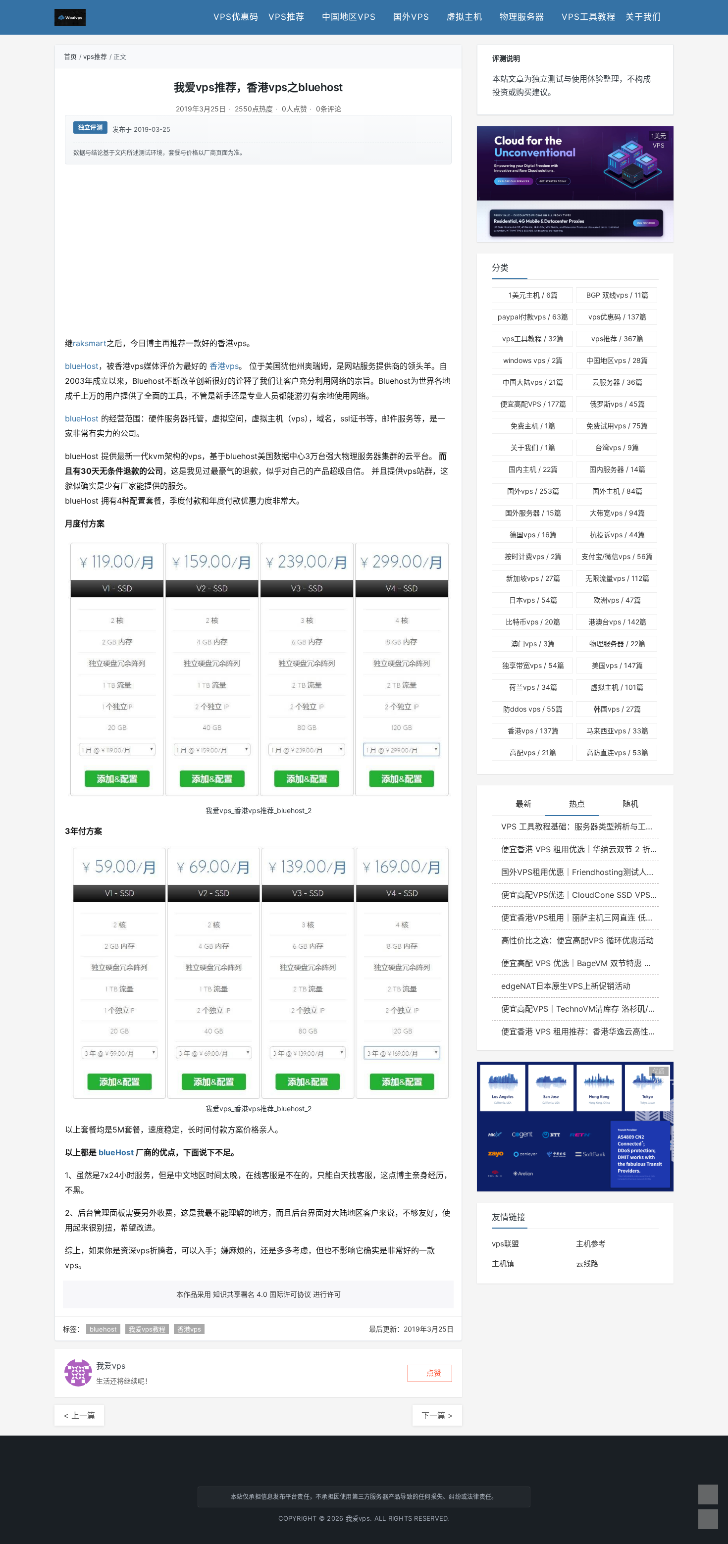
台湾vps (617, 447)
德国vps (533, 534)
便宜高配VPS (533, 404)
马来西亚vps (617, 730)
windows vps (533, 360)
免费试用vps (617, 425)
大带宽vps (617, 513)
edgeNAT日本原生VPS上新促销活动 (565, 986)
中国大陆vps (533, 382)
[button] (430, 1373)
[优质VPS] (575, 1126)
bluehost (103, 1329)
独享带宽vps (533, 665)
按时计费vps (533, 556)
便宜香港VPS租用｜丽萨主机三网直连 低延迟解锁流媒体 (580, 918)
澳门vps (533, 643)
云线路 (587, 1263)
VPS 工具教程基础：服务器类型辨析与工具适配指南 (580, 826)
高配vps (533, 752)
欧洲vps (617, 600)
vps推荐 (286, 17)
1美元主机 (533, 295)
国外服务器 (533, 513)
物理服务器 (522, 17)
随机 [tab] (630, 804)
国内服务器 (617, 469)
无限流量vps (617, 578)
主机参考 (591, 1243)
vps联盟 (505, 1243)
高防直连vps (617, 752)
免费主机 (533, 425)
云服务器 (617, 382)
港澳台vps (617, 622)
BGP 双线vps (617, 295)
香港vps (223, 366)
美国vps (617, 665)
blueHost (82, 366)
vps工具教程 (589, 17)
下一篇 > (437, 1415)
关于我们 (643, 17)
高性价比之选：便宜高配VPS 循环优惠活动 (577, 940)
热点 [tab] (577, 804)
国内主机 (533, 469)
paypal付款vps (533, 316)
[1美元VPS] (575, 184)
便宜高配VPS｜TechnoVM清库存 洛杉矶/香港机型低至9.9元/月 (580, 1009)
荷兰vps (533, 687)
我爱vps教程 (147, 1329)
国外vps (411, 17)
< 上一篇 (79, 1415)
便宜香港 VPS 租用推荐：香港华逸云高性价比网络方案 (580, 1031)
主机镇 (503, 1263)
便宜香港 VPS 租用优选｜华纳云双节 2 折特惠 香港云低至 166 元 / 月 (580, 849)
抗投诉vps (617, 534)
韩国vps (617, 709)
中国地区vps (349, 17)
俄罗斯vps (617, 404)
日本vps (533, 600)
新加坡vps (533, 578)
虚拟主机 (464, 17)
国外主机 (617, 491)
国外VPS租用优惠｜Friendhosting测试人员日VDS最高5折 (580, 872)
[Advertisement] (258, 249)
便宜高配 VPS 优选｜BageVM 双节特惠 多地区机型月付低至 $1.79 (580, 963)
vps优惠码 (236, 17)
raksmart (89, 343)
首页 (70, 56)
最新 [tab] (523, 804)
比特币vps (533, 622)
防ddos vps (533, 709)
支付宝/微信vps (617, 556)
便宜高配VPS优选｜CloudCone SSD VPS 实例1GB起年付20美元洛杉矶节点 (580, 895)
